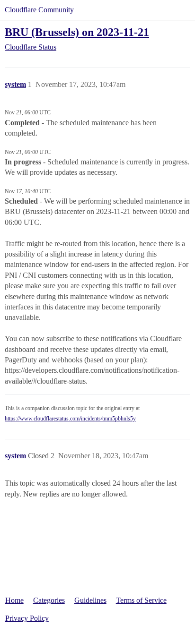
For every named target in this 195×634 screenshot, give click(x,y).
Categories (49, 600)
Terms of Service (141, 600)
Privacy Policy (27, 618)
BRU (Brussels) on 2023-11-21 (77, 32)
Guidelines (90, 600)
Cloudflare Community (39, 10)
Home (14, 600)
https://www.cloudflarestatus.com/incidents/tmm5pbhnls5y (70, 418)
